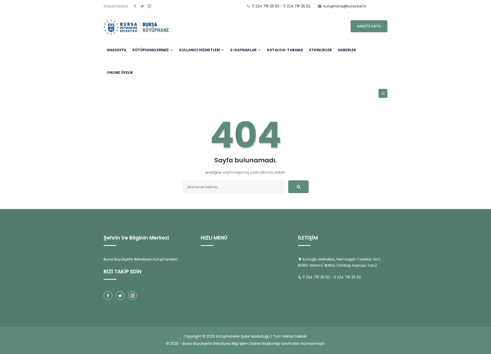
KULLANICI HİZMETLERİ (200, 50)
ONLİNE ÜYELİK (120, 72)
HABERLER (347, 50)
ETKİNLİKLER (320, 50)
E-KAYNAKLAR (243, 50)
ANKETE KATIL (369, 26)
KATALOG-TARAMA (285, 50)
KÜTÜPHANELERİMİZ (151, 50)
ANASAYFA (116, 50)
